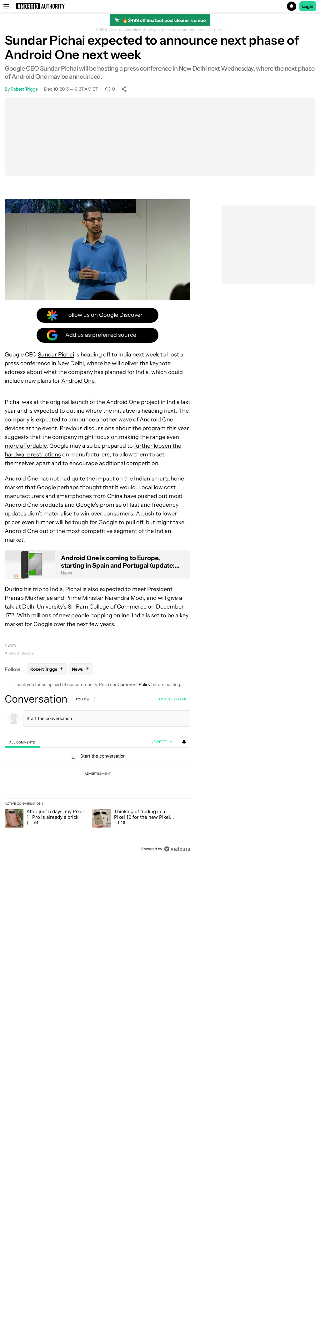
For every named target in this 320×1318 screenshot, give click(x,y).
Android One (77, 380)
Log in (164, 699)
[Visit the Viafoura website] (177, 849)
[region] (97, 774)
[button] (160, 6)
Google (27, 653)
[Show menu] (6, 6)
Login (307, 6)
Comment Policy (134, 684)
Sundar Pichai (56, 354)
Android (12, 653)
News (11, 645)
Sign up (179, 699)
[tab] (22, 742)
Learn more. (213, 30)
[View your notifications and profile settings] (184, 741)
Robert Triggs (24, 89)
